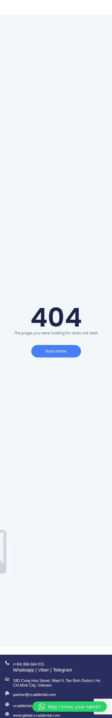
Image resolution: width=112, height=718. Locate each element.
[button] (69, 706)
